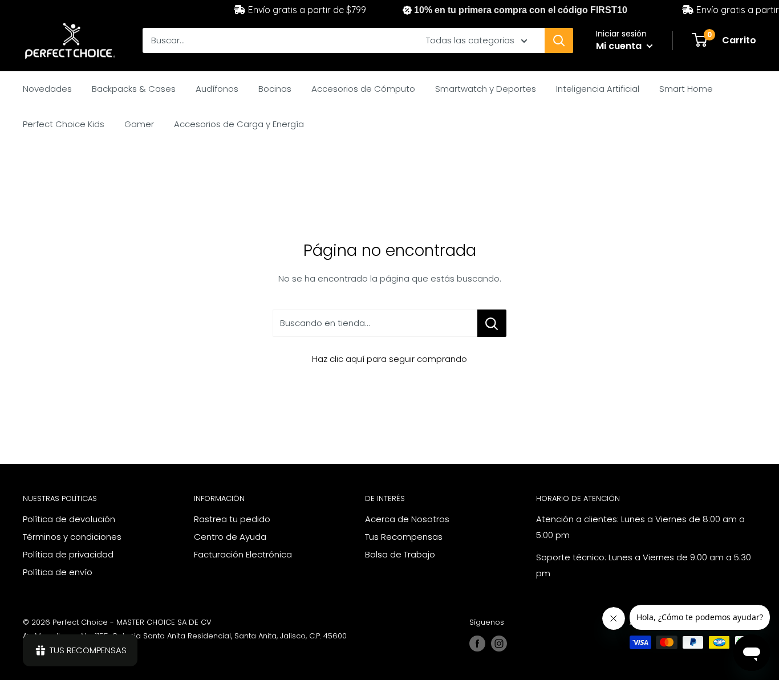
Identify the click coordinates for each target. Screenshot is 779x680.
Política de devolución (69, 519)
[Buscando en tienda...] (491, 323)
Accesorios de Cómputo (363, 89)
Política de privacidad (68, 554)
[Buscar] (559, 40)
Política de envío (57, 572)
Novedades (47, 89)
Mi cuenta (620, 45)
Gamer (139, 124)
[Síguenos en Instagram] (499, 644)
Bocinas (274, 89)
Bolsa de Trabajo (400, 554)
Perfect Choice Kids (63, 124)
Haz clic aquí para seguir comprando (389, 359)
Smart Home (686, 89)
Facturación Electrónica (243, 554)
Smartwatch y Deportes (485, 89)
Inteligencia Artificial (597, 89)
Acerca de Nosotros (407, 519)
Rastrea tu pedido (232, 519)
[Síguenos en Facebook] (477, 644)
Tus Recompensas (404, 537)
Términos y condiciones (72, 537)
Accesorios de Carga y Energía (239, 124)
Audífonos (217, 89)
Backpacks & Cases (134, 89)
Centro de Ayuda (230, 537)
